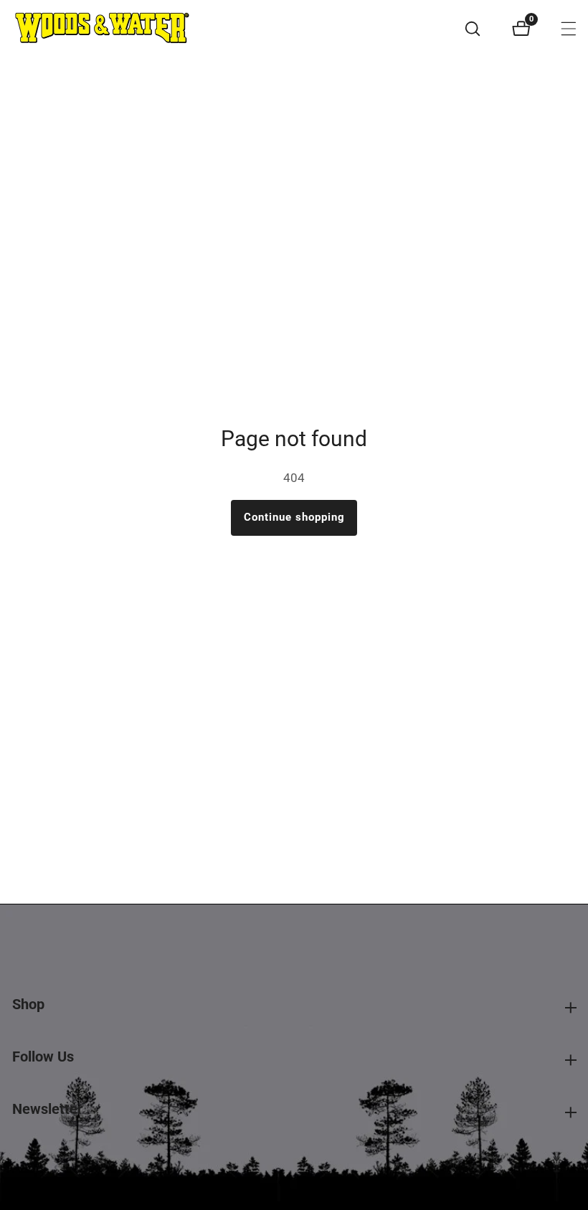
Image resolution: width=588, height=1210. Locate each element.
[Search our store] (480, 29)
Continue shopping (294, 517)
